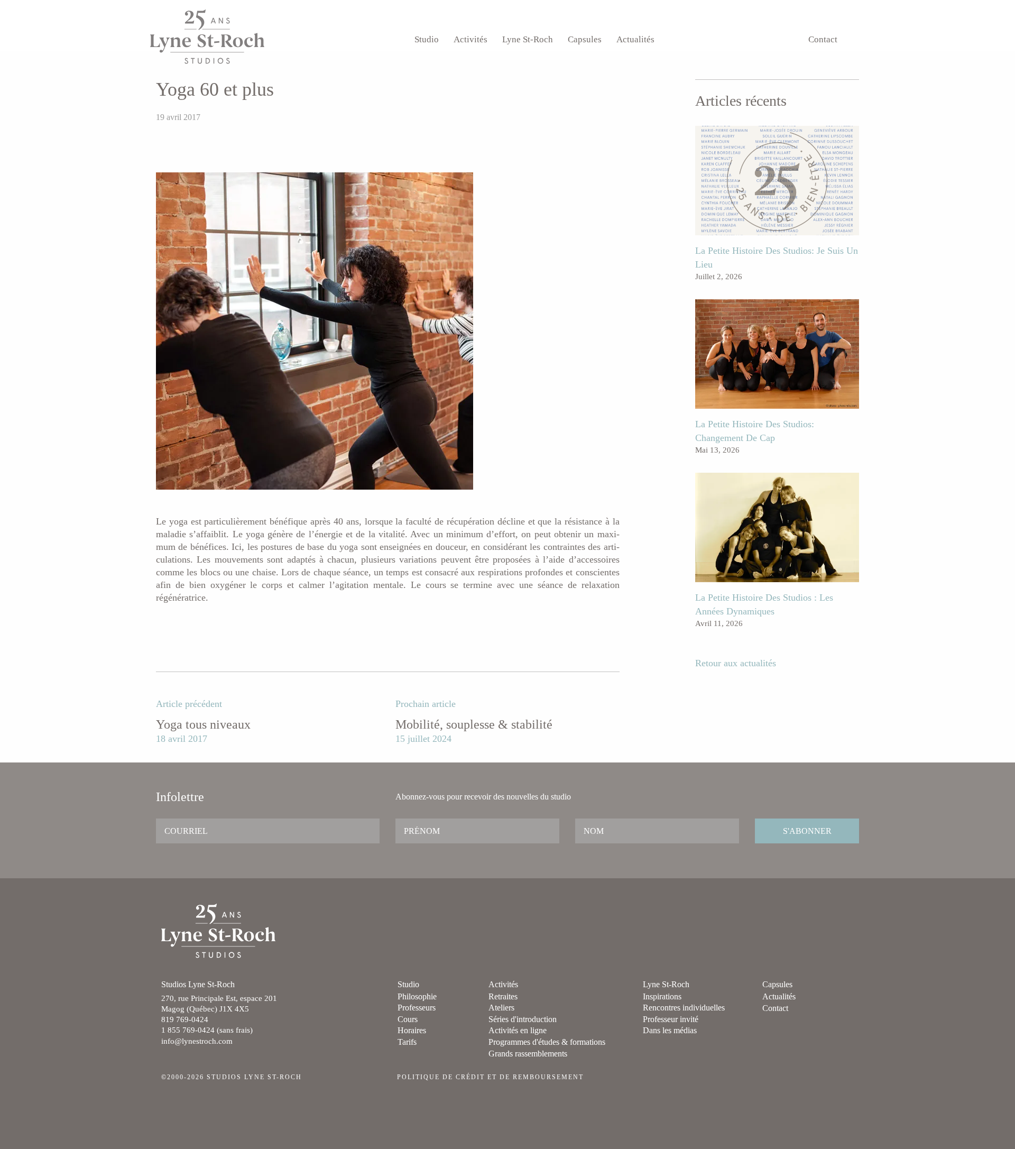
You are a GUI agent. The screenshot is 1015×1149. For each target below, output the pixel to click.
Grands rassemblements (527, 1053)
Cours (408, 1019)
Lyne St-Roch (527, 39)
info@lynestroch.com (197, 1041)
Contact (822, 39)
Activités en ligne (517, 1030)
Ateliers (501, 1007)
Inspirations (662, 996)
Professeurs (417, 1007)
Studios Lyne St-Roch (207, 37)
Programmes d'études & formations (546, 1041)
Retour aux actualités (735, 663)
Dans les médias (670, 1030)
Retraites (503, 996)
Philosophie (417, 996)
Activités (470, 39)
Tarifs (407, 1041)
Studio (426, 39)
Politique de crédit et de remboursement (490, 1077)
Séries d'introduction (522, 1019)
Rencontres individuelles (684, 1007)
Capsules (585, 39)
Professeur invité (670, 1019)
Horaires (412, 1030)
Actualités (635, 39)
